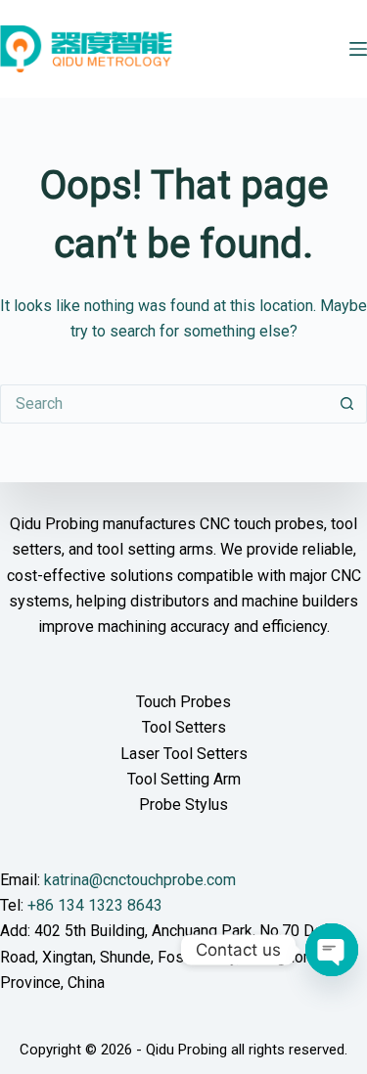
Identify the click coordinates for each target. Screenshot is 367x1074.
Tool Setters (184, 727)
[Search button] (347, 404)
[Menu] (358, 49)
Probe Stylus (183, 804)
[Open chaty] (331, 949)
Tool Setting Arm (184, 779)
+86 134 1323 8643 (94, 905)
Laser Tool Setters (184, 753)
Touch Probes (183, 702)
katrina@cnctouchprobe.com (140, 880)
